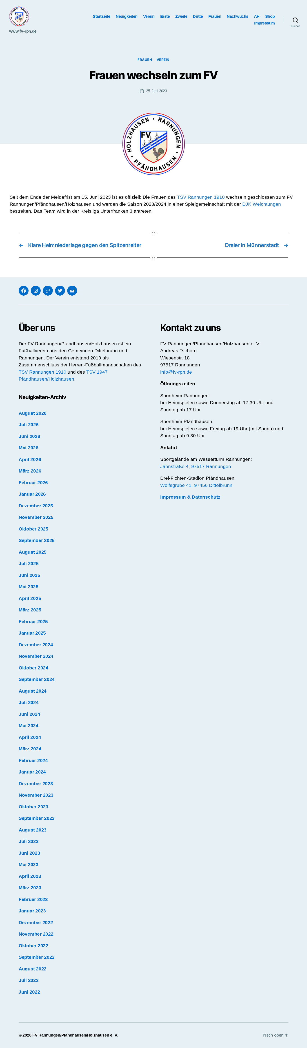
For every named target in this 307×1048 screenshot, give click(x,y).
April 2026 (30, 459)
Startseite (101, 16)
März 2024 (30, 748)
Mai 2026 (28, 447)
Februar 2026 (33, 482)
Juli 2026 (29, 424)
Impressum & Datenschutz (190, 496)
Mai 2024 (28, 725)
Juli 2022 (29, 980)
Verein (149, 16)
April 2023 (30, 876)
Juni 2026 (29, 436)
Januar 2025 (32, 632)
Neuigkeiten (127, 16)
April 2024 (30, 737)
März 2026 (30, 470)
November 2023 (36, 795)
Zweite (181, 16)
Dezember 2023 (36, 783)
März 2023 (30, 887)
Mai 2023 (28, 864)
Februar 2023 (33, 899)
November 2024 (36, 656)
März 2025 (30, 609)
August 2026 (33, 413)
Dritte (198, 16)
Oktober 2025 (33, 528)
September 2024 (37, 679)
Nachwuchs (237, 16)
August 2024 (33, 690)
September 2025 (37, 540)
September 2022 (37, 957)
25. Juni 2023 (156, 91)
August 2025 (33, 552)
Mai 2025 (28, 586)
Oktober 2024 (33, 667)
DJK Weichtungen (261, 204)
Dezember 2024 (36, 644)
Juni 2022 (29, 991)
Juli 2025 (29, 563)
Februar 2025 (33, 621)
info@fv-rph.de (176, 372)
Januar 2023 (32, 910)
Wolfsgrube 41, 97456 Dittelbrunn (196, 485)
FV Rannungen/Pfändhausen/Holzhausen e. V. (75, 1035)
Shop (270, 16)
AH (257, 16)
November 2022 (36, 934)
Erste (165, 16)
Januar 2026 (32, 494)
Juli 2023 (29, 841)
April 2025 (30, 598)
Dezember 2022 (36, 922)
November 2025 (36, 517)
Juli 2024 (29, 702)
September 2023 (37, 818)
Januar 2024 (32, 771)
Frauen (214, 16)
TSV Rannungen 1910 (201, 197)
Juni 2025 (29, 575)
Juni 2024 (29, 714)
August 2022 (33, 968)
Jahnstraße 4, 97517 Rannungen (195, 466)
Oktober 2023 (33, 806)
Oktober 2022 (33, 945)
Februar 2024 (33, 760)
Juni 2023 (29, 853)
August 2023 (33, 829)
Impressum (264, 23)
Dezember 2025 (36, 505)
